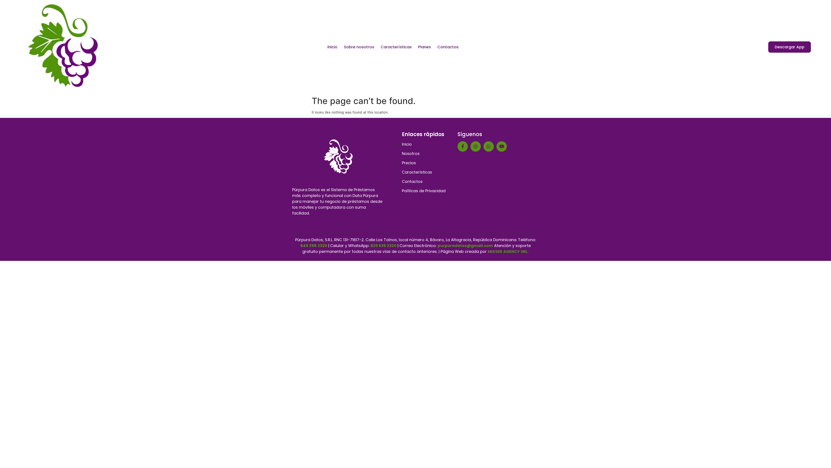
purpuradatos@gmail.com (465, 245)
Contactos (448, 47)
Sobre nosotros (359, 47)
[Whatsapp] (488, 146)
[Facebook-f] (462, 146)
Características (396, 47)
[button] (789, 47)
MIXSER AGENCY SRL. (508, 251)
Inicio (332, 47)
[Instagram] (475, 146)
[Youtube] (501, 146)
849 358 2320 (313, 245)
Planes (424, 47)
